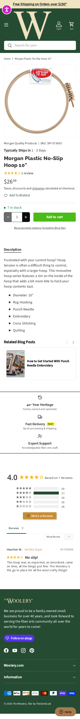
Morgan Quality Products (20, 143)
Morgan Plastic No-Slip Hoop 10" (33, 58)
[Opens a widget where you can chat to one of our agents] (65, 712)
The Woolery (20, 704)
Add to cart (54, 217)
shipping (38, 188)
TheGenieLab (43, 704)
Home (7, 58)
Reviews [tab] (14, 528)
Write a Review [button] (42, 516)
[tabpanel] (40, 295)
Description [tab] (12, 249)
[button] (71, 25)
